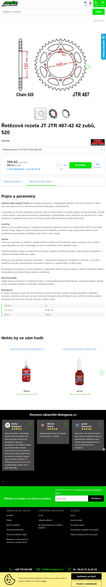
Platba (9, 520)
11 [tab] (44, 480)
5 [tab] (19, 480)
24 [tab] (98, 480)
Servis (72, 515)
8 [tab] (31, 480)
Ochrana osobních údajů (16, 534)
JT (46, 305)
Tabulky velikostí (45, 520)
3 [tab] (11, 480)
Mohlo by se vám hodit (40, 181)
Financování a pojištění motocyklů (84, 529)
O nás (40, 515)
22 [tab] (89, 480)
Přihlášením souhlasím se (78, 491)
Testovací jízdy (76, 520)
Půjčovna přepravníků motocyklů (84, 534)
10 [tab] (40, 480)
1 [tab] (2, 480)
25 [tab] (102, 480)
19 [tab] (77, 480)
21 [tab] (85, 480)
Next (88, 66)
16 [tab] (64, 480)
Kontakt (9, 515)
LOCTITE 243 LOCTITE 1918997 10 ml (79, 349)
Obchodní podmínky (14, 529)
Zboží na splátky (13, 525)
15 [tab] (60, 480)
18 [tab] (73, 480)
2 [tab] (6, 480)
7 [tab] (27, 480)
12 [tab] (48, 480)
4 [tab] (15, 480)
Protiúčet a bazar (77, 525)
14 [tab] (56, 480)
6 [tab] (23, 480)
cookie (43, 581)
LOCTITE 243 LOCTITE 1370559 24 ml (26, 349)
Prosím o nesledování (86, 583)
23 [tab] (93, 480)
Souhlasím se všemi (86, 576)
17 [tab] (69, 480)
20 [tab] (81, 480)
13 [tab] (52, 480)
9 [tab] (35, 480)
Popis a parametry (12, 181)
